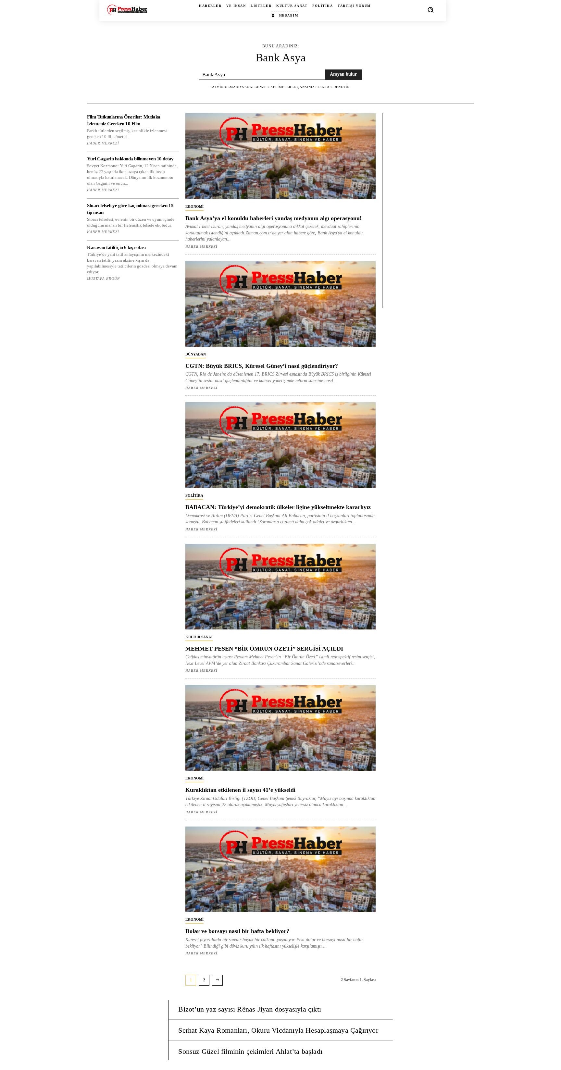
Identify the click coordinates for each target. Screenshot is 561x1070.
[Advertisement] (431, 210)
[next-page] (217, 980)
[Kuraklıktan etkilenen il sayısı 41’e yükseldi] (280, 728)
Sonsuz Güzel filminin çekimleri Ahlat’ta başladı (250, 1051)
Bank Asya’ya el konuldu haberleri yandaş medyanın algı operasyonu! (273, 218)
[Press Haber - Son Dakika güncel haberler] (127, 10)
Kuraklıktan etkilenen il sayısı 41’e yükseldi (240, 790)
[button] (430, 10)
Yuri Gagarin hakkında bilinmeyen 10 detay (130, 158)
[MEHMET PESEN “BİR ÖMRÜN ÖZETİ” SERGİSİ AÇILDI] (280, 586)
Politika (194, 495)
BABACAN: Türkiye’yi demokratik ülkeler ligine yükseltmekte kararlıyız (278, 507)
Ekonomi (194, 206)
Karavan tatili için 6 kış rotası (116, 247)
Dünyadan (195, 354)
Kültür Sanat (199, 637)
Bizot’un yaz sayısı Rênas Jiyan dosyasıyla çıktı (249, 1009)
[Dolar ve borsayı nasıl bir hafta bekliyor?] (280, 869)
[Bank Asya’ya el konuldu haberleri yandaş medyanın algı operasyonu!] (280, 156)
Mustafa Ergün (103, 278)
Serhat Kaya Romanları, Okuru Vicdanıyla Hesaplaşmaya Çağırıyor (278, 1030)
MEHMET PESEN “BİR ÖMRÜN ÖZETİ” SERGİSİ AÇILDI (264, 648)
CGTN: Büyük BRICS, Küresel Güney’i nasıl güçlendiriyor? (261, 366)
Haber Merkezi (103, 143)
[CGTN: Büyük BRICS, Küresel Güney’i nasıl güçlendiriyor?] (280, 304)
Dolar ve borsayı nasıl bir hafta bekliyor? (237, 931)
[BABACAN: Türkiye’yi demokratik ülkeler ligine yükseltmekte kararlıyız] (280, 445)
